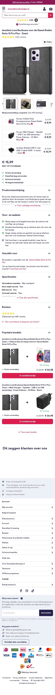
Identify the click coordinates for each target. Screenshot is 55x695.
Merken (5, 543)
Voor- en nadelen (11, 215)
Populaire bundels (11, 332)
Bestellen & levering (10, 528)
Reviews (6, 307)
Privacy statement (19, 678)
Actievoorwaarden (9, 552)
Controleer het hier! (17, 269)
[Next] (50, 70)
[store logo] (18, 9)
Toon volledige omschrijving (28, 205)
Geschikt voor (9, 253)
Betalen (5, 533)
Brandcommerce (9, 585)
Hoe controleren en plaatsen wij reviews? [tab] (22, 322)
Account (5, 523)
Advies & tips (7, 547)
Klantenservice (8, 519)
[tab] (27, 190)
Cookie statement (35, 678)
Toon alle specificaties (28, 298)
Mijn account (44, 8)
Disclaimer (7, 678)
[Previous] (5, 70)
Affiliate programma (10, 573)
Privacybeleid (32, 619)
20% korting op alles (21, 2)
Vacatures (6, 568)
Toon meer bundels (29, 432)
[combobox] (27, 15)
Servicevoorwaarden (44, 619)
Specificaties (9, 276)
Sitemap (25, 680)
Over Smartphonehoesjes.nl (13, 564)
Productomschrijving (13, 190)
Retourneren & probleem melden (15, 538)
